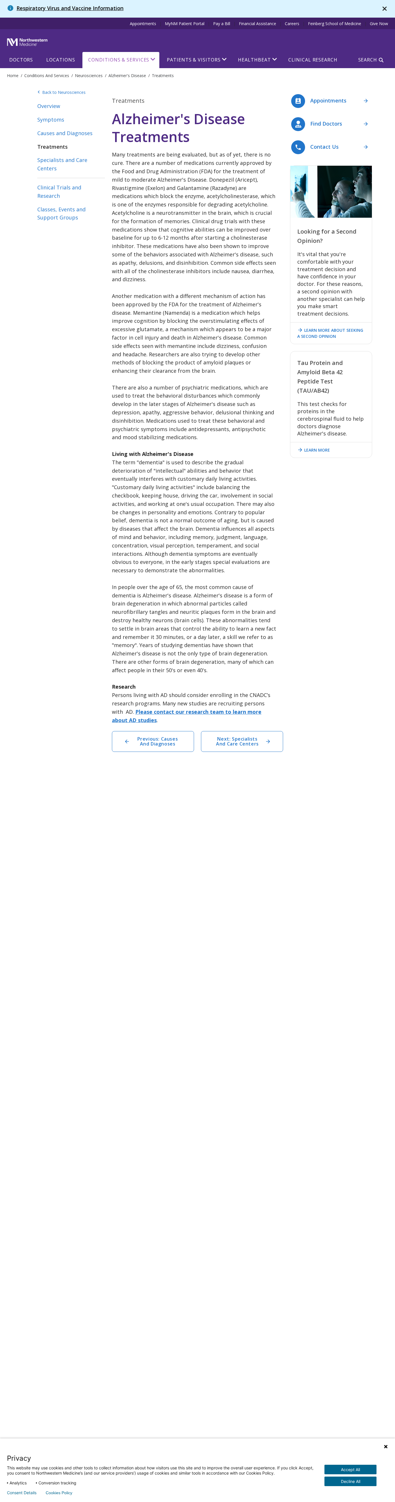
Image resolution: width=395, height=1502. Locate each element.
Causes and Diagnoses (65, 133)
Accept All (350, 1469)
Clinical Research (312, 60)
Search (367, 60)
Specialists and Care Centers (62, 164)
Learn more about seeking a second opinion (330, 333)
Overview (48, 106)
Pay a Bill (221, 23)
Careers (292, 23)
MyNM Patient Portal (184, 23)
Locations (60, 60)
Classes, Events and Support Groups (61, 213)
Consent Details (21, 1492)
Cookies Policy (59, 1492)
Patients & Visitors (193, 60)
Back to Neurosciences (61, 92)
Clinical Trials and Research (59, 191)
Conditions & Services (118, 60)
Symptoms (50, 119)
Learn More (313, 450)
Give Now (379, 23)
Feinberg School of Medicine (334, 23)
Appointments (143, 23)
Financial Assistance (257, 23)
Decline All (350, 1481)
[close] (384, 9)
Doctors (21, 60)
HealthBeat (254, 60)
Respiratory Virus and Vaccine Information (69, 8)
